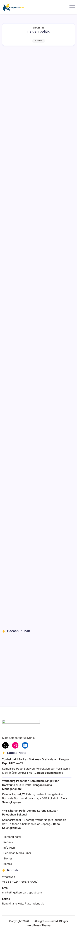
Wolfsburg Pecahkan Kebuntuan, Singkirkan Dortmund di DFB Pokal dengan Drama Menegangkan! (30, 785)
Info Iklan (9, 847)
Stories (8, 858)
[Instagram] (15, 745)
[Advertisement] (38, 91)
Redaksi (8, 842)
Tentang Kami (12, 836)
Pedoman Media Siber (17, 853)
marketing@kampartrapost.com (22, 892)
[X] (5, 745)
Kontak (7, 863)
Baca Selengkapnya (50, 772)
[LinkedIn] (25, 745)
